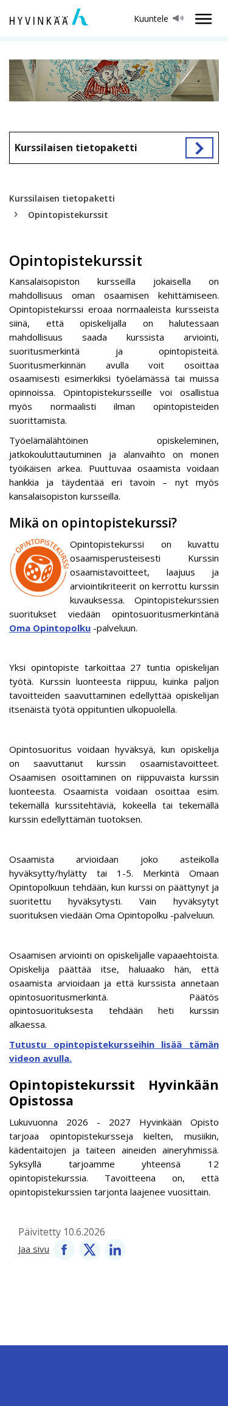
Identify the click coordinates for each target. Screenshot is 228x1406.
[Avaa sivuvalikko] (199, 147)
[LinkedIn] (115, 1249)
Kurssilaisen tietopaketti (76, 147)
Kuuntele (151, 18)
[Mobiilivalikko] (200, 18)
